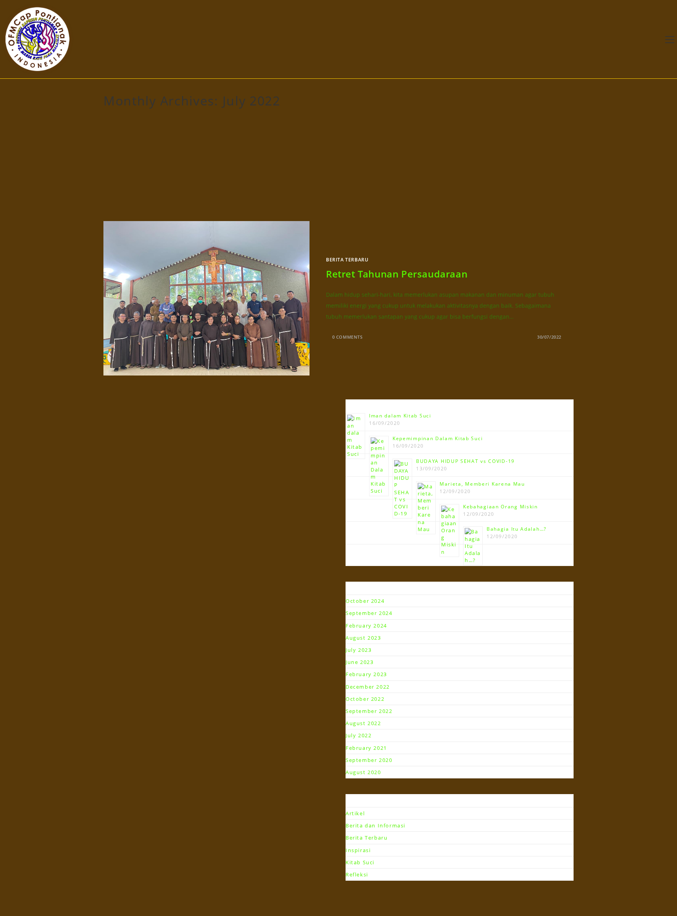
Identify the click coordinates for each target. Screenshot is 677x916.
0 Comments (347, 337)
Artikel (355, 813)
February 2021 (366, 747)
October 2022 (365, 698)
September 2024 (369, 613)
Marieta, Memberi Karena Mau (482, 484)
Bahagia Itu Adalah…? (517, 529)
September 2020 (369, 760)
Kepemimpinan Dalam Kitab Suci (438, 438)
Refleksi (357, 874)
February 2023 (366, 674)
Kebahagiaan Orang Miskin (500, 506)
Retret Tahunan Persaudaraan (396, 273)
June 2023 (359, 662)
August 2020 (363, 772)
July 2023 (358, 649)
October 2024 (365, 600)
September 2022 (369, 711)
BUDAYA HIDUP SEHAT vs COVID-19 (465, 461)
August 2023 (363, 637)
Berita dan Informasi (375, 825)
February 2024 (366, 625)
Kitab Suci (360, 862)
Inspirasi (358, 850)
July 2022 (358, 735)
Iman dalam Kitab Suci (400, 415)
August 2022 (363, 723)
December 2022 (368, 686)
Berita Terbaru (347, 259)
